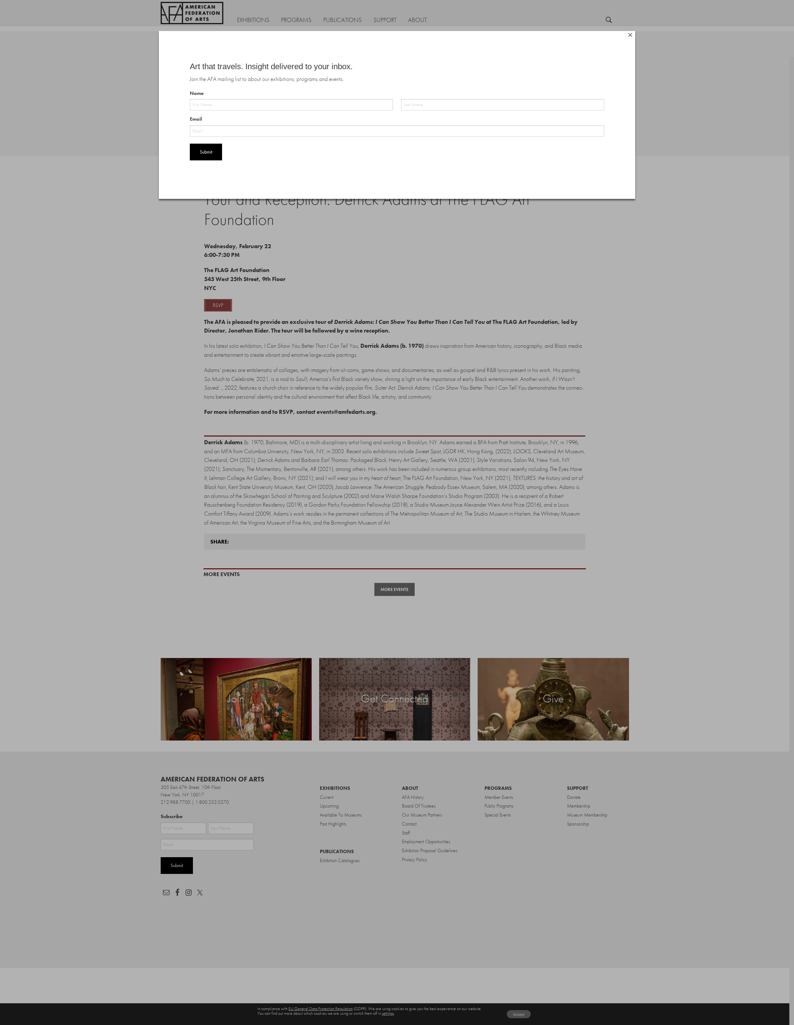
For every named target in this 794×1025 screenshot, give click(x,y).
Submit (206, 152)
